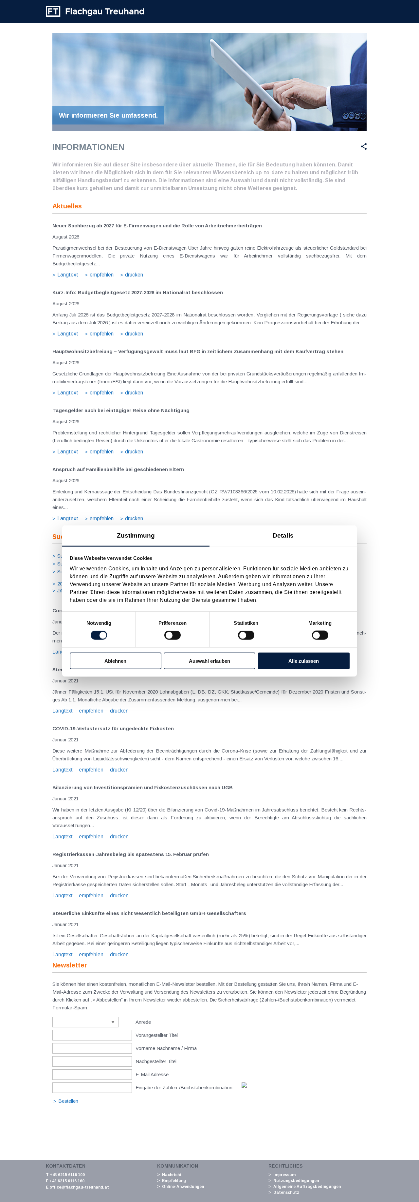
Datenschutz (286, 1192)
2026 (62, 583)
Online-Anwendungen (183, 1186)
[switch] (172, 635)
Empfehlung (174, 1180)
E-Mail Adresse (152, 1074)
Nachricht (172, 1175)
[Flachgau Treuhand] (95, 11)
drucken (134, 274)
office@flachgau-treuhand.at (79, 1187)
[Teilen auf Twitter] (331, 146)
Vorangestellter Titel (157, 1035)
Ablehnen (115, 660)
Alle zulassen (303, 660)
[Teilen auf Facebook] (316, 146)
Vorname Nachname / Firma (166, 1048)
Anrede (143, 1022)
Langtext (67, 274)
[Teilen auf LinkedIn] (348, 146)
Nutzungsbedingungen (296, 1180)
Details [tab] (283, 535)
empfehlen (102, 274)
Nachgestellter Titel (156, 1061)
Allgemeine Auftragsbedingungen (307, 1186)
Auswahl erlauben (209, 660)
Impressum (284, 1175)
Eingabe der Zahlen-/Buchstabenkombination (184, 1087)
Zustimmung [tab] (136, 535)
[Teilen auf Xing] (361, 146)
